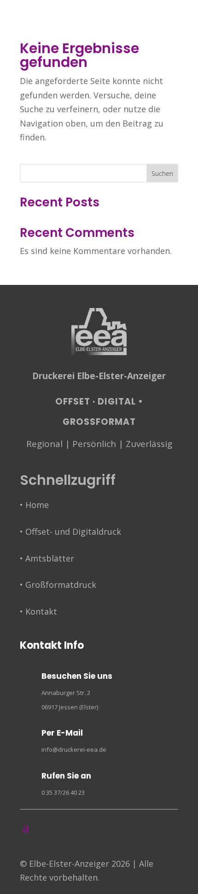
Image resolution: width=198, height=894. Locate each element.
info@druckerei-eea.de (73, 749)
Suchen (162, 173)
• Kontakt (38, 611)
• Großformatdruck (58, 584)
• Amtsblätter (47, 558)
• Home (34, 504)
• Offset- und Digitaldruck (70, 531)
